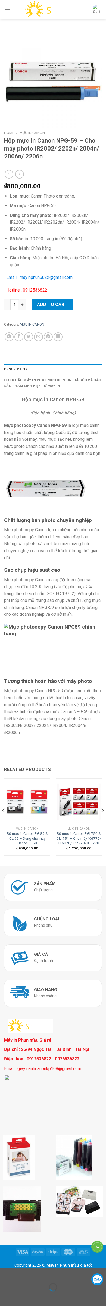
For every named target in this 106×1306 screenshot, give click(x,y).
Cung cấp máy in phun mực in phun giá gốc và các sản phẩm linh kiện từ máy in (52, 383)
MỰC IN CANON (32, 132)
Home (9, 132)
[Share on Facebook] (18, 336)
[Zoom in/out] (21, 1273)
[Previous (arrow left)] (5, 1296)
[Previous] (4, 821)
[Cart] (96, 9)
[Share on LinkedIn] (58, 336)
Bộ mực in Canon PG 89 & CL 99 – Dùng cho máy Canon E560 (27, 838)
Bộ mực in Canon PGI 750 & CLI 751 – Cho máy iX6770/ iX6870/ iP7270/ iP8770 (79, 838)
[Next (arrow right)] (21, 1296)
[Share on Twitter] (28, 336)
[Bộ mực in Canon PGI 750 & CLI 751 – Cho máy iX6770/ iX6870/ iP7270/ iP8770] (79, 801)
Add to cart (52, 304)
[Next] (102, 821)
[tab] (53, 369)
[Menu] (7, 9)
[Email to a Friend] (38, 336)
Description (16, 369)
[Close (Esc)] (5, 1273)
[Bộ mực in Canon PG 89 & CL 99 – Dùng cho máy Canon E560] (27, 801)
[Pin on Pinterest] (48, 336)
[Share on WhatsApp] (9, 336)
